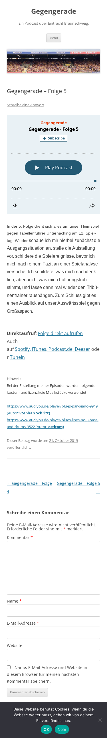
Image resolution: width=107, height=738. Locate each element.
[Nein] (100, 720)
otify (25, 349)
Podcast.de (60, 349)
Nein (62, 729)
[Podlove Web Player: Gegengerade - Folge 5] (53, 164)
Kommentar (20, 537)
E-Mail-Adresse (23, 623)
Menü (53, 38)
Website (14, 645)
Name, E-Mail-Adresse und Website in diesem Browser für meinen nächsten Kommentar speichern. (47, 674)
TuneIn (17, 357)
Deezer (82, 349)
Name (14, 601)
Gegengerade (53, 11)
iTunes (39, 349)
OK (46, 729)
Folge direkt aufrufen (60, 333)
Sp (17, 349)
